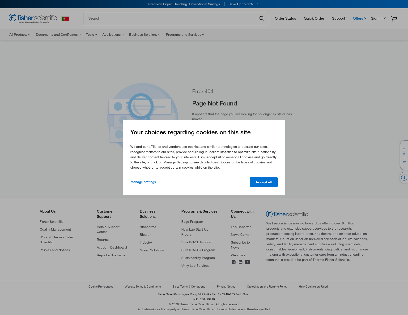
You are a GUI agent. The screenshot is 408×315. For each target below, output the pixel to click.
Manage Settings (143, 182)
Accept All (264, 182)
